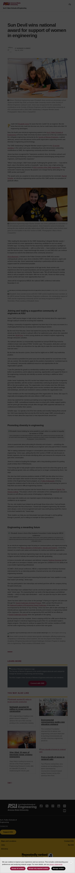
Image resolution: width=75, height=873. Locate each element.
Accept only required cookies (38, 868)
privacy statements (55, 864)
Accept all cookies (18, 868)
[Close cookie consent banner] (71, 862)
